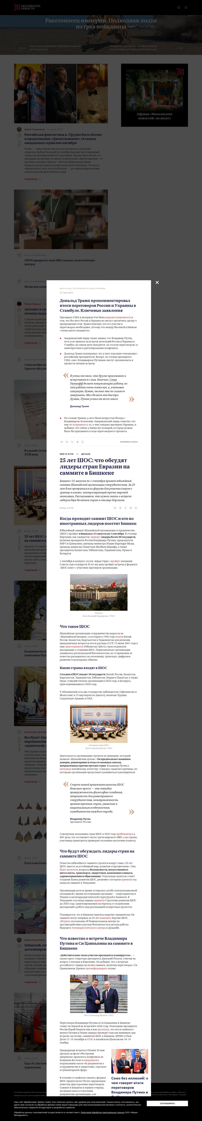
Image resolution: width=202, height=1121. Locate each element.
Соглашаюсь (167, 1103)
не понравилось (78, 425)
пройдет (115, 561)
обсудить (65, 921)
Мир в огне (65, 288)
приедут (95, 537)
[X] (72, 442)
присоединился (74, 647)
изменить (105, 918)
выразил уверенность (118, 317)
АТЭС (90, 1039)
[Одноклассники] (67, 442)
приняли (126, 880)
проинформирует (96, 969)
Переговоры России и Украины (89, 288)
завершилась (91, 1060)
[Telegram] (77, 442)
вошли (119, 637)
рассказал (103, 1030)
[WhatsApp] (83, 442)
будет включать (69, 870)
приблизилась (124, 834)
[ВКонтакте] (62, 442)
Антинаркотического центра (89, 928)
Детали (85, 454)
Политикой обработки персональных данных (102, 1112)
